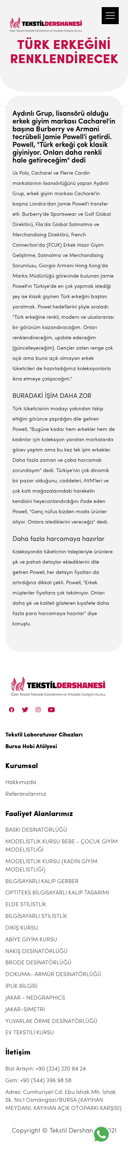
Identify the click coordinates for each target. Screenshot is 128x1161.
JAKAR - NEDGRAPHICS (35, 998)
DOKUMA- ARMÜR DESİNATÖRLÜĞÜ (53, 974)
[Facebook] (12, 709)
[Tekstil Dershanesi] (46, 17)
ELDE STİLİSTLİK (25, 905)
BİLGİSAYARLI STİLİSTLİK (36, 916)
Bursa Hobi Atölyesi (31, 747)
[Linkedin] (51, 709)
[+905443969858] (101, 1134)
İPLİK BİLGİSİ (21, 986)
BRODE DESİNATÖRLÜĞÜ (38, 963)
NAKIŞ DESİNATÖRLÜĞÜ (36, 951)
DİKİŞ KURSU (21, 928)
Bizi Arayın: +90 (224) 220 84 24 (45, 1069)
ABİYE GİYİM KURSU (31, 940)
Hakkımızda (20, 782)
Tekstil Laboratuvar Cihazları (43, 735)
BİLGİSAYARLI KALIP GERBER (42, 882)
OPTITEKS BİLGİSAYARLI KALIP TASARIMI (57, 893)
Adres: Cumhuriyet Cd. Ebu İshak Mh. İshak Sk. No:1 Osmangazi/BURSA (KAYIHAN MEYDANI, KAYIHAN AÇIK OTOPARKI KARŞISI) (63, 1101)
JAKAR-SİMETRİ (25, 1010)
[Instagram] (38, 709)
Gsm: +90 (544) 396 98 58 (38, 1081)
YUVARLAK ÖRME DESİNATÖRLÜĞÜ (51, 1021)
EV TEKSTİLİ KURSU (29, 1033)
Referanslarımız (25, 794)
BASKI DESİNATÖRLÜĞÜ (36, 830)
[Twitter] (25, 709)
